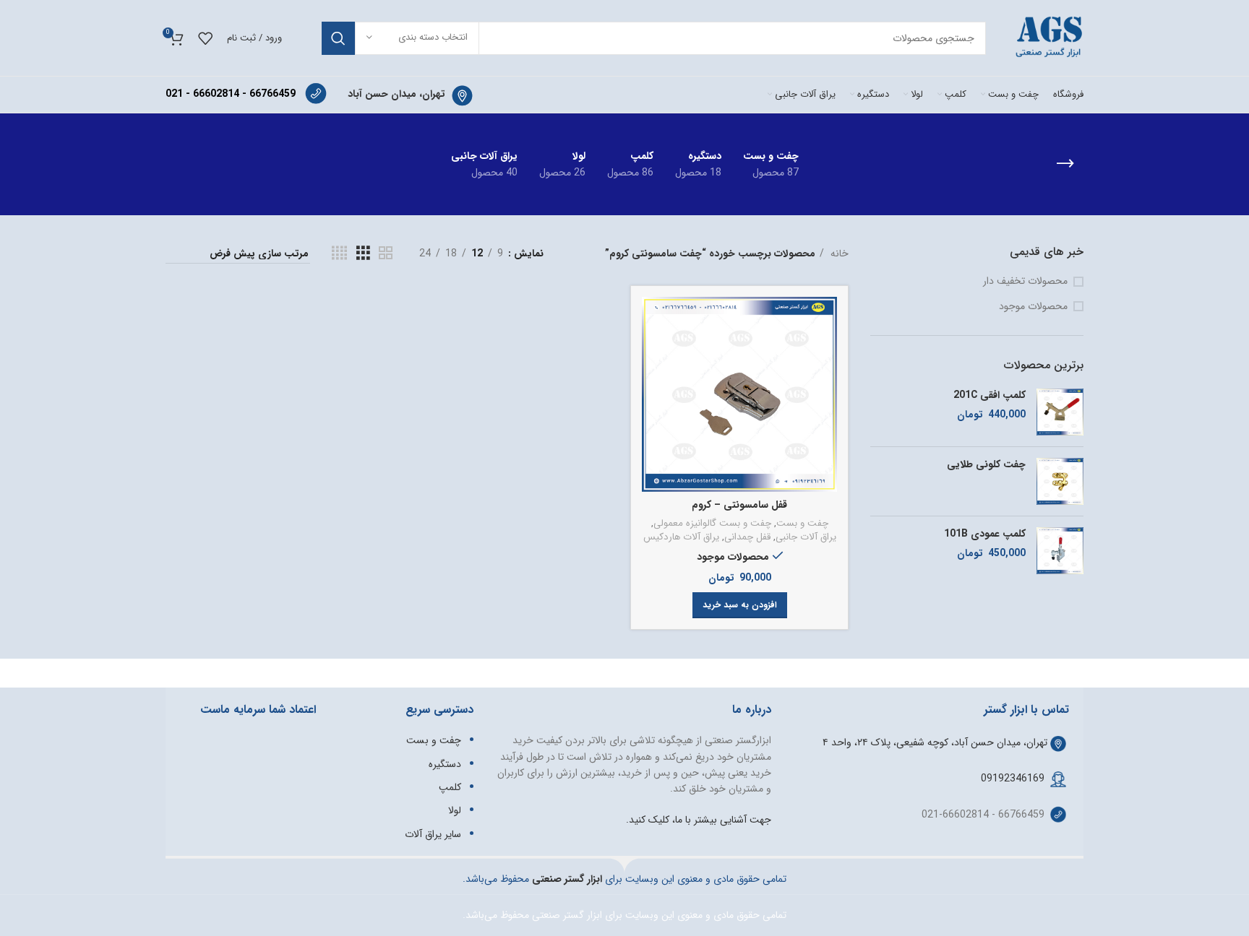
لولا (454, 810)
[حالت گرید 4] (339, 253)
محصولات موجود (1033, 307)
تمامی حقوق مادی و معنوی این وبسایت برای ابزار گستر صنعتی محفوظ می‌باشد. (624, 915)
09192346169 (1012, 778)
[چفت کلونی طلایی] (1059, 481)
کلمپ (450, 787)
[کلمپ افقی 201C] (1059, 412)
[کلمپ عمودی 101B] (1059, 550)
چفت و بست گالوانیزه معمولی (712, 524)
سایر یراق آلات (433, 834)
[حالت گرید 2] (385, 253)
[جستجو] (338, 38)
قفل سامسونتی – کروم (739, 505)
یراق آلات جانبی (806, 538)
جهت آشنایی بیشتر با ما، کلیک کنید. (698, 820)
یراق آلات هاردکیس (681, 538)
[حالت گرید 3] (363, 253)
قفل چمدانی (747, 538)
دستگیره (445, 764)
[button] (739, 605)
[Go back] (1065, 164)
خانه (838, 253)
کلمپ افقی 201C (989, 396)
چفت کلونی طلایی (986, 465)
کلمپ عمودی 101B (985, 534)
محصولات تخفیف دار (1025, 281)
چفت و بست (802, 524)
